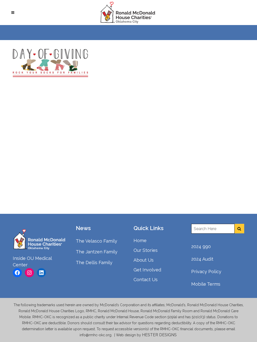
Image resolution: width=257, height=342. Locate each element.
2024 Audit (202, 259)
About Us (144, 260)
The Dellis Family (94, 262)
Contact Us (146, 279)
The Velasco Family (96, 241)
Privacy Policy (206, 271)
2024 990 (201, 246)
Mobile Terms (205, 284)
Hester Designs (160, 334)
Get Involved (147, 269)
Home (140, 240)
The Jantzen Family (96, 251)
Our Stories (146, 250)
